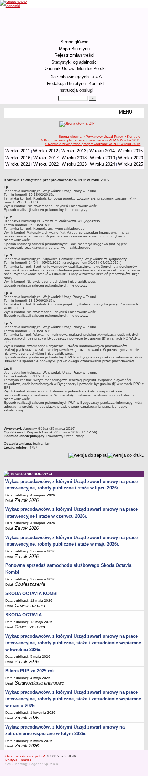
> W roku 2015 (128, 140)
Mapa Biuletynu (74, 48)
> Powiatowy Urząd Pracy (103, 136)
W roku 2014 (102, 150)
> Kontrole (132, 136)
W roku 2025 (130, 164)
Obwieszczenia (30, 584)
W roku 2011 (17, 150)
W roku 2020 (130, 157)
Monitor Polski (91, 68)
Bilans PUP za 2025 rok (30, 670)
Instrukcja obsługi (75, 90)
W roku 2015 (130, 150)
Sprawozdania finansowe (39, 683)
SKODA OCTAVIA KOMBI (31, 593)
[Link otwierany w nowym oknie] (15, 4)
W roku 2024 (102, 164)
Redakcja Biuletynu (66, 83)
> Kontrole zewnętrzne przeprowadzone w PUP (78, 140)
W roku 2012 (45, 150)
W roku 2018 (74, 157)
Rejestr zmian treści (74, 55)
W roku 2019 (102, 157)
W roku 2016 (17, 157)
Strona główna (74, 41)
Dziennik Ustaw (58, 68)
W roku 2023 (74, 164)
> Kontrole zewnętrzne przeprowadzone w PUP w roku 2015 (92, 144)
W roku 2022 (46, 164)
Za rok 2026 (27, 500)
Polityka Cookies (18, 760)
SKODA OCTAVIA (23, 614)
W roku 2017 (46, 157)
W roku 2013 (73, 150)
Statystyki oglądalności (74, 62)
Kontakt (96, 83)
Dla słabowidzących (69, 76)
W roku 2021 (17, 164)
